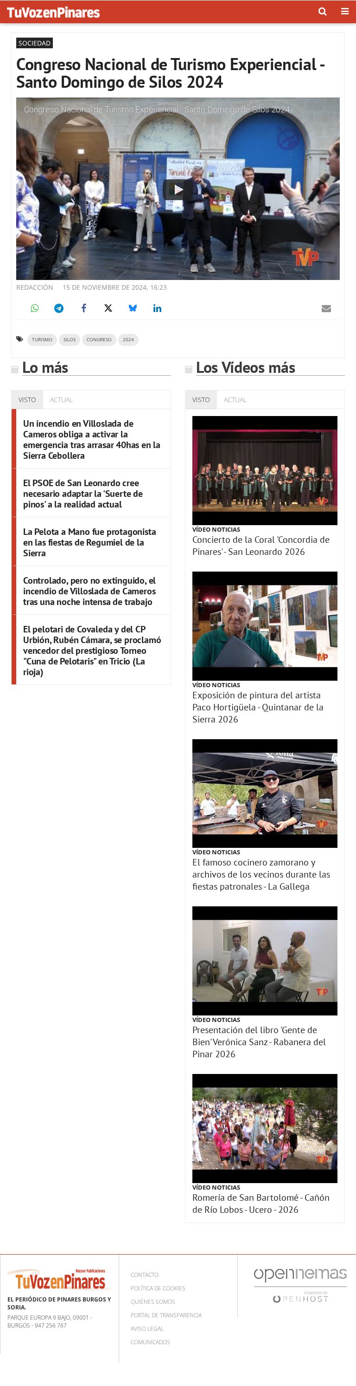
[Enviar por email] (326, 308)
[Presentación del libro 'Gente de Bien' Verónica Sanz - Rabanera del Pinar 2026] (264, 960)
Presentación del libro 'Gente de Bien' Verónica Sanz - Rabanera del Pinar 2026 (259, 1042)
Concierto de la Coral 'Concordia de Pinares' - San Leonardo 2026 (261, 546)
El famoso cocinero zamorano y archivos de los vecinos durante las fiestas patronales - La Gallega (261, 874)
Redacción (34, 287)
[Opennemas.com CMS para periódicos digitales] (300, 1285)
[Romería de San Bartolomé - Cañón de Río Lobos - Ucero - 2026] (264, 1128)
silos (70, 340)
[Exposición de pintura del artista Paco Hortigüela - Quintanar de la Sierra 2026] (264, 626)
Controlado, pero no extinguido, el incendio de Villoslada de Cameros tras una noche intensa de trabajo (89, 591)
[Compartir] (34, 308)
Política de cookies (158, 1288)
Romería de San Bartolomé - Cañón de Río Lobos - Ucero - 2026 (261, 1203)
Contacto (145, 1275)
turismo (42, 340)
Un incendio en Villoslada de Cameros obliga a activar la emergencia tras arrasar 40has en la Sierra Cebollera (91, 439)
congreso (99, 340)
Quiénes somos (153, 1302)
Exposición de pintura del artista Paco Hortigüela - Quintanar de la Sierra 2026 (258, 707)
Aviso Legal (147, 1329)
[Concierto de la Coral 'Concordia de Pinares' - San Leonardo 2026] (264, 470)
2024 (128, 340)
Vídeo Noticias (216, 529)
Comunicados (150, 1342)
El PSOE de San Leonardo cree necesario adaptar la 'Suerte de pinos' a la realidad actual (83, 493)
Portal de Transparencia (166, 1315)
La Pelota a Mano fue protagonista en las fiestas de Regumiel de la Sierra (89, 542)
